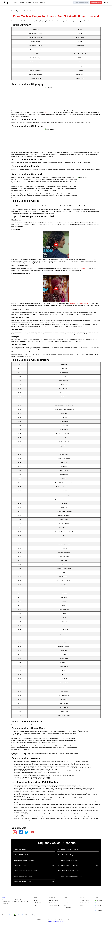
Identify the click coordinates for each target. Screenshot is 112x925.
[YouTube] (32, 834)
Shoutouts (28, 2)
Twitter (98, 908)
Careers (81, 905)
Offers (65, 905)
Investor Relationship (54, 905)
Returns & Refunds (84, 902)
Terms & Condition (53, 900)
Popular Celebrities (21, 11)
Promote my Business (96, 2)
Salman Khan (73, 303)
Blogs (35, 905)
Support (42, 2)
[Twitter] (26, 834)
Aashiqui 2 (48, 112)
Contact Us (66, 902)
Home (13, 11)
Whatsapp (99, 910)
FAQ (65, 900)
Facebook (99, 905)
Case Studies (67, 907)
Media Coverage (38, 902)
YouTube (98, 903)
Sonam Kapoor (84, 303)
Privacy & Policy (52, 902)
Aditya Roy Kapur (83, 268)
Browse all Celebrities (84, 900)
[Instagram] (14, 834)
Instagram (99, 900)
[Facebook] (20, 834)
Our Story (36, 900)
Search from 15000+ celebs (81, 2)
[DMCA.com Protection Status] (56, 922)
